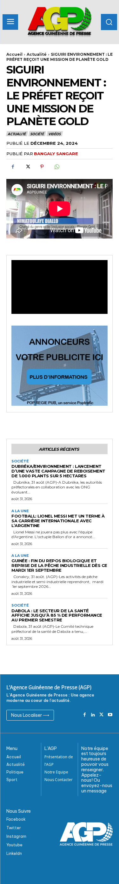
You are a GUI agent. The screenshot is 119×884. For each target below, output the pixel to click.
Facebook (16, 819)
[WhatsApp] (56, 166)
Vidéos (54, 133)
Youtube (14, 845)
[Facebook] (12, 166)
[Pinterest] (42, 166)
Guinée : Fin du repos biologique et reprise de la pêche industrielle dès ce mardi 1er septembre (59, 565)
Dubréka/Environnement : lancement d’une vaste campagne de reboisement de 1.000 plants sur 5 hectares (58, 471)
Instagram (16, 836)
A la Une (20, 511)
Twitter (13, 827)
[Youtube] (110, 715)
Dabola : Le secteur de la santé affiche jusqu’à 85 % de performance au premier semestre (56, 615)
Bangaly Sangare (56, 153)
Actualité (37, 54)
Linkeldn (14, 853)
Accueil (14, 54)
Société (37, 133)
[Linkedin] (93, 715)
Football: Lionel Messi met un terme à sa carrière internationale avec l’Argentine (58, 520)
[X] (27, 166)
